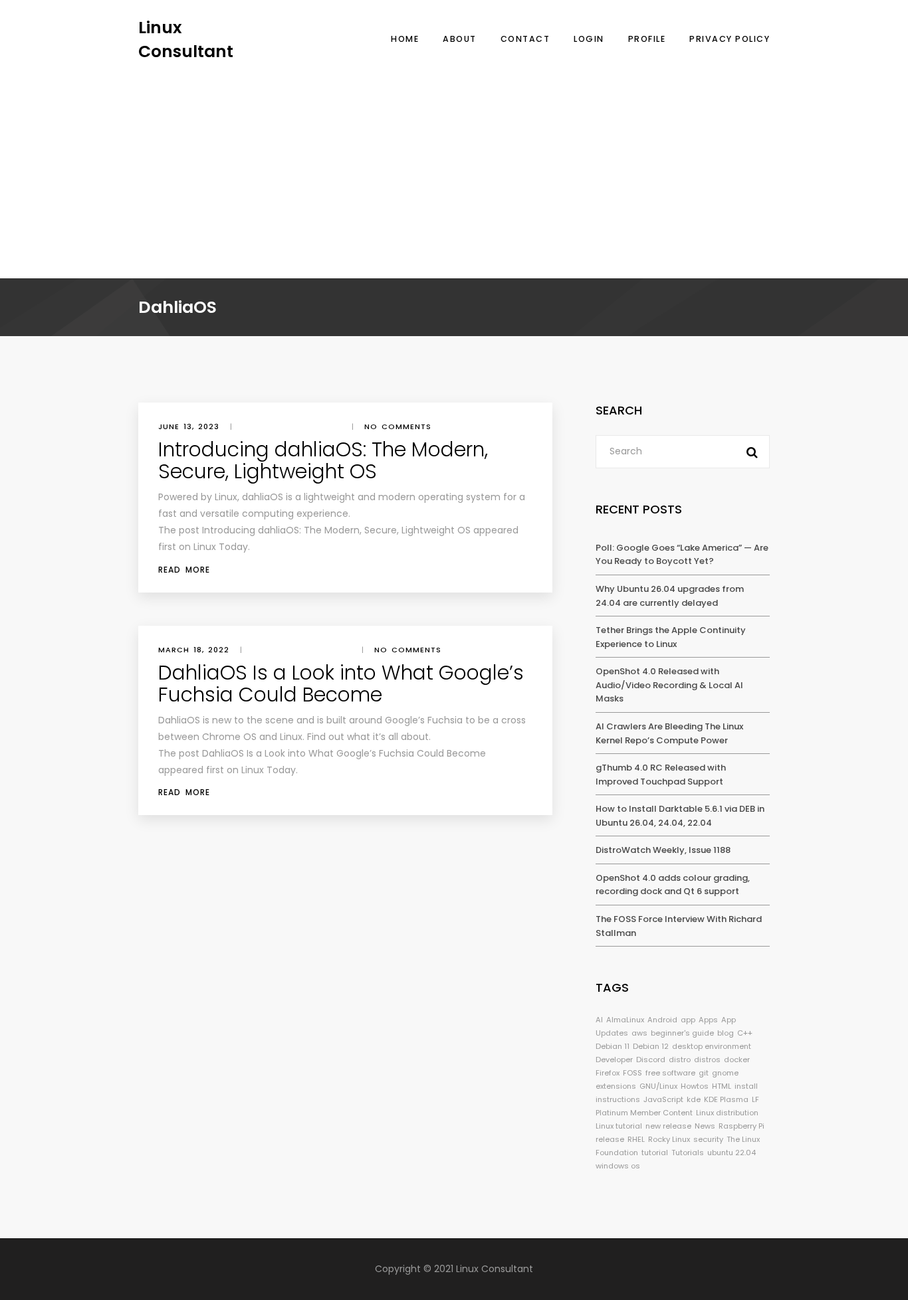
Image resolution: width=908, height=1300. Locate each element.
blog (725, 1033)
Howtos (695, 1086)
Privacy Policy (729, 39)
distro (680, 1059)
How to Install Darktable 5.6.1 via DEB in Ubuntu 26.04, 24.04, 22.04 (680, 815)
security (708, 1139)
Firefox (608, 1073)
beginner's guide (682, 1033)
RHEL (636, 1139)
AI (599, 1019)
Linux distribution (727, 1112)
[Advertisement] (454, 163)
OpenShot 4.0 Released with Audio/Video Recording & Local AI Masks (669, 685)
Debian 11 (612, 1046)
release (610, 1139)
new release (668, 1126)
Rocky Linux (669, 1139)
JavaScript (663, 1099)
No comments (397, 426)
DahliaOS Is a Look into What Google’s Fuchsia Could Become (341, 683)
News (705, 1126)
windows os (618, 1166)
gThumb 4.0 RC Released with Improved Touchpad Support (661, 774)
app (688, 1019)
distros (707, 1059)
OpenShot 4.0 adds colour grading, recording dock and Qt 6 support (673, 885)
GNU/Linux (658, 1086)
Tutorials (687, 1152)
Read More (184, 569)
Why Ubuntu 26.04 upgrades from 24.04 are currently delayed (670, 596)
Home (405, 39)
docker (737, 1059)
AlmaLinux (625, 1019)
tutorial (654, 1152)
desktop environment (711, 1046)
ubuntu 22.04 (731, 1152)
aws (639, 1033)
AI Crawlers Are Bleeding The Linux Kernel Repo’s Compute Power (669, 733)
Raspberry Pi (741, 1126)
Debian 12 (651, 1046)
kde (694, 1099)
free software (670, 1073)
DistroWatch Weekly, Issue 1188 (663, 850)
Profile (647, 39)
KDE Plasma (726, 1099)
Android (662, 1019)
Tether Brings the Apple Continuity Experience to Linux (671, 637)
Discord (650, 1059)
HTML (721, 1086)
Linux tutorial (619, 1126)
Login (589, 39)
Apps (708, 1019)
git (704, 1073)
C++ (744, 1033)
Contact (525, 39)
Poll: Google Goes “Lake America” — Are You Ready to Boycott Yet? (682, 554)
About (460, 39)
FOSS (632, 1073)
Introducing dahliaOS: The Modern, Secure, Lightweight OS (323, 460)
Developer (614, 1059)
